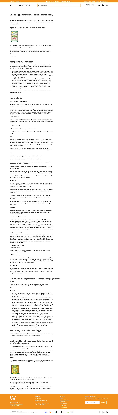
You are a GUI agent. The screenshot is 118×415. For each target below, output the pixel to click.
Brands (93, 1)
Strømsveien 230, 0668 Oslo (90, 4)
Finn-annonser (63, 405)
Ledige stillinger (63, 403)
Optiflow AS (36, 412)
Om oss (61, 398)
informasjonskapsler (24, 412)
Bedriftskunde (18, 1)
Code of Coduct (63, 407)
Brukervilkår (62, 401)
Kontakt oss (62, 396)
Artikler (97, 1)
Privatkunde (12, 1)
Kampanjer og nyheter (104, 1)
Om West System (87, 1)
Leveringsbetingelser (64, 399)
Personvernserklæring (14, 412)
